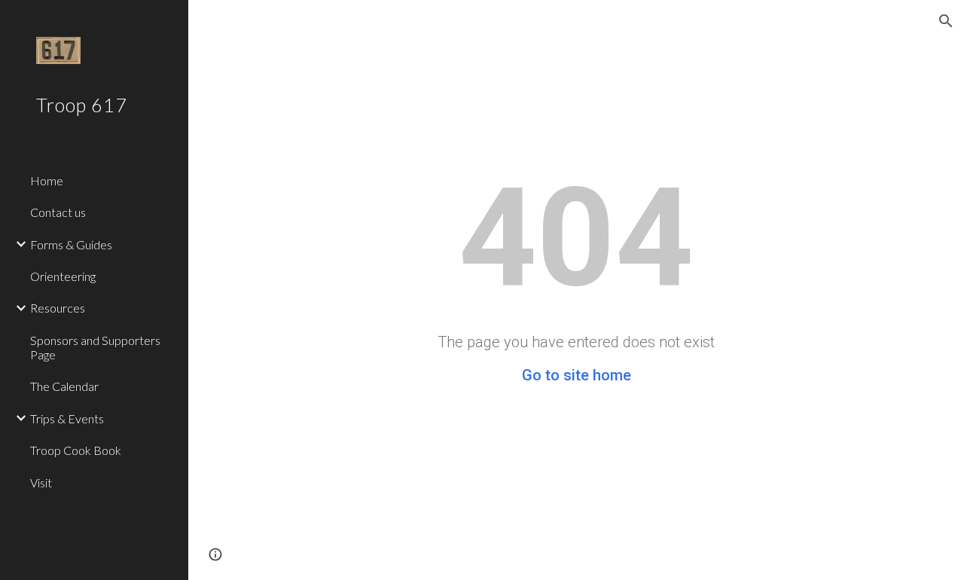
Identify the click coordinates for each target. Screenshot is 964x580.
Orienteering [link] (63, 276)
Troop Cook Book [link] (75, 450)
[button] (946, 21)
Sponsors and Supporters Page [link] (95, 347)
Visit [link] (41, 482)
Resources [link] (57, 308)
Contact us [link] (58, 212)
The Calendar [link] (64, 386)
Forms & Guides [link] (71, 244)
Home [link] (46, 180)
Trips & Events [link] (67, 418)
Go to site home (576, 375)
